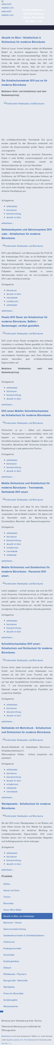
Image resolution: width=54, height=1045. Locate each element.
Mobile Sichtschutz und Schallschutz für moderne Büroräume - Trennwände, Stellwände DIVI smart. (26, 487)
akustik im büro (14, 217)
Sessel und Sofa (11, 890)
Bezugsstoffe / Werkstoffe (15, 980)
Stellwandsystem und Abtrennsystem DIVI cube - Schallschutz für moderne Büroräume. (27, 234)
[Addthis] (1, 1011)
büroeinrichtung (14, 213)
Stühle (6, 883)
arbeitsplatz (12, 206)
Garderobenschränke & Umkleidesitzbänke (23, 935)
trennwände (12, 297)
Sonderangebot (10, 999)
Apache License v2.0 (15, 1039)
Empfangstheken (11, 961)
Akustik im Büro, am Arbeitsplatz (18, 916)
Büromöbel (8, 903)
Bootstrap (5, 1036)
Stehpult (7, 967)
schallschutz (12, 301)
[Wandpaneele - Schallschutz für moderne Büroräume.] (23, 815)
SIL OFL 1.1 (6, 1043)
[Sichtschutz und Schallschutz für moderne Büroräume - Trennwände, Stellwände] (23, 499)
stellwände (11, 554)
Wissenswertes (10, 1006)
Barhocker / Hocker (12, 922)
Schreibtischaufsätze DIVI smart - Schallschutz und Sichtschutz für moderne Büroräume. (27, 648)
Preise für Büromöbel (13, 993)
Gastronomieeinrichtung (14, 928)
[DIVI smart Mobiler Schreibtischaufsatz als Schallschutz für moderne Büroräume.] (23, 422)
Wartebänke (9, 986)
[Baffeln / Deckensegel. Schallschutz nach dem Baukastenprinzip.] (23, 333)
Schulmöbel (8, 954)
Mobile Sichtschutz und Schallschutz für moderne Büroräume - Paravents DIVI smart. (26, 571)
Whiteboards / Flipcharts (14, 974)
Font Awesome (30, 1039)
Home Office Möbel (12, 909)
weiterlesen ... (8, 223)
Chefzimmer (9, 941)
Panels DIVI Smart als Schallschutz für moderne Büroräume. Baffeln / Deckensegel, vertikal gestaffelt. (25, 321)
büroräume (12, 209)
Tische (6, 896)
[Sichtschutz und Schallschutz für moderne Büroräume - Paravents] (23, 583)
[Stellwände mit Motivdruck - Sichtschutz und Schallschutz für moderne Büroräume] (23, 739)
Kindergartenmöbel (12, 948)
